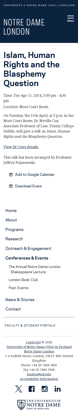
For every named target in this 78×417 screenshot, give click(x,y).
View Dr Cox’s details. (21, 146)
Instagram (44, 390)
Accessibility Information (39, 379)
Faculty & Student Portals (30, 325)
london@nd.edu (39, 374)
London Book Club (23, 279)
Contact (13, 309)
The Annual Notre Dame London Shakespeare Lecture (34, 269)
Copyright (33, 342)
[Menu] (70, 18)
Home (10, 210)
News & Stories (19, 299)
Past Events (19, 287)
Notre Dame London (24, 27)
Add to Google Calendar (34, 174)
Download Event (28, 185)
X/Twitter (18, 390)
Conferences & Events (26, 258)
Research (14, 238)
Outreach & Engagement (28, 248)
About (11, 219)
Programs (14, 229)
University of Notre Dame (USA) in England (39, 347)
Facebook (31, 390)
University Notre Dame (39, 5)
